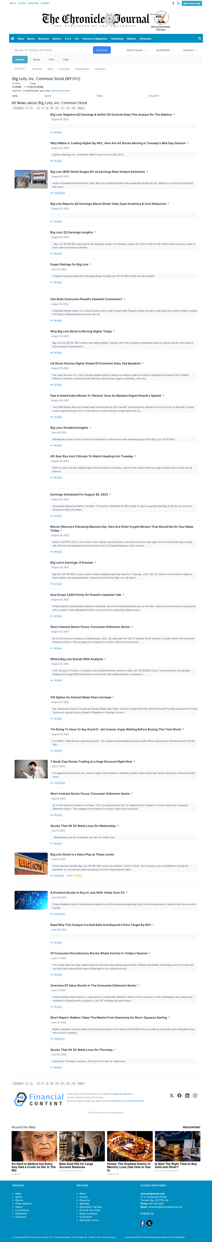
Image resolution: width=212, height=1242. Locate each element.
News (50, 68)
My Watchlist (163, 50)
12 (68, 108)
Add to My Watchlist (60, 90)
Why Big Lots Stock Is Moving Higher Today (82, 331)
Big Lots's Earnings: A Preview (73, 562)
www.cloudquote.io (123, 1093)
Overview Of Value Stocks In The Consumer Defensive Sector (95, 985)
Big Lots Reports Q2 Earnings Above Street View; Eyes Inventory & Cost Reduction (110, 203)
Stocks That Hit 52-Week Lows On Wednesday (84, 826)
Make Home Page (192, 3)
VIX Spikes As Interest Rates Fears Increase (82, 697)
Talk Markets (59, 1039)
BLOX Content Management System (152, 1237)
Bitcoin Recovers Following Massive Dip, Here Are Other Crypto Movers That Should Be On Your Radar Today (122, 528)
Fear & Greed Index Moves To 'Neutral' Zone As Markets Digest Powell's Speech (107, 395)
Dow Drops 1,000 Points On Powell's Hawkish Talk (87, 594)
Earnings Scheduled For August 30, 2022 (80, 494)
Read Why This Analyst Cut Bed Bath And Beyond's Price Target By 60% (102, 925)
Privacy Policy (115, 1100)
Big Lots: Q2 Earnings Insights (73, 232)
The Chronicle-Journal (38, 1237)
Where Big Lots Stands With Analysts (78, 659)
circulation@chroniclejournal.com (165, 1206)
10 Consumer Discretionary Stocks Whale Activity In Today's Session (100, 953)
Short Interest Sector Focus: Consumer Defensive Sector (91, 627)
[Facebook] (179, 1099)
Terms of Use (95, 1237)
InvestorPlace (59, 193)
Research (154, 95)
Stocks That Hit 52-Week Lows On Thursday (83, 1049)
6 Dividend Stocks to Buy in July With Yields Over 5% (89, 892)
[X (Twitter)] (171, 1099)
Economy (78, 876)
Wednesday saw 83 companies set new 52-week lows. (84, 837)
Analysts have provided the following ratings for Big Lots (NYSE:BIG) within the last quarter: (104, 276)
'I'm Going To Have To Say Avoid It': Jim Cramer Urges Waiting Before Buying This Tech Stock (117, 729)
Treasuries (99, 68)
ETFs (51, 59)
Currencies (64, 68)
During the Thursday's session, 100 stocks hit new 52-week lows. (90, 1061)
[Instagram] (195, 1099)
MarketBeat (58, 876)
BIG (76, 78)
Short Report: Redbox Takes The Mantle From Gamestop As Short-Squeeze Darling (110, 1017)
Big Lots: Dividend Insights (70, 427)
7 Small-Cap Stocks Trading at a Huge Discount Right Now (92, 761)
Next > (81, 108)
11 (62, 108)
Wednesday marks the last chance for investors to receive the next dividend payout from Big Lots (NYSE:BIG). (114, 439)
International (82, 68)
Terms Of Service (135, 1100)
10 (57, 108)
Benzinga (57, 132)
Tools (66, 59)
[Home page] (106, 20)
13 (74, 108)
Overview (37, 68)
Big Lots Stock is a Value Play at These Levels (82, 854)
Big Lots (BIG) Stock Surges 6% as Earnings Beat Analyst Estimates (99, 171)
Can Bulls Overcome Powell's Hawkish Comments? (87, 299)
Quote (47, 95)
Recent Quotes (135, 50)
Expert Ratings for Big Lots (70, 264)
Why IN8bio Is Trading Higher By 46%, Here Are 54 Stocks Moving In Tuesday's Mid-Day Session (119, 143)
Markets (20, 59)
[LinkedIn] (187, 1099)
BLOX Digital (179, 1237)
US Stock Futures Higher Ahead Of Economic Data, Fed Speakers (97, 363)
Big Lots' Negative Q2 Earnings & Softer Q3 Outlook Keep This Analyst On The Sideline (112, 114)
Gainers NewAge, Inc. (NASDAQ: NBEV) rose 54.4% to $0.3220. (89, 154)
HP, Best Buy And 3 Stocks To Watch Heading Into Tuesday (93, 456)
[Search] (200, 38)
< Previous (18, 108)
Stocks (36, 59)
